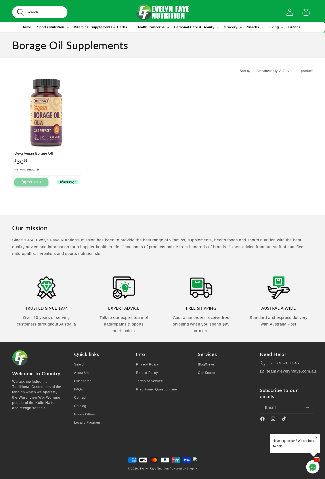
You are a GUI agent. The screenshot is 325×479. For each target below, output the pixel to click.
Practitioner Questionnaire (156, 389)
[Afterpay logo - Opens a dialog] (64, 182)
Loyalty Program (87, 422)
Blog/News (206, 364)
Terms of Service (149, 381)
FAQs (78, 389)
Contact (80, 397)
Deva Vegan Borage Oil (33, 153)
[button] (39, 12)
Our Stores (83, 381)
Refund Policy (147, 373)
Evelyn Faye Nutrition (154, 468)
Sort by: (246, 71)
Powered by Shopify (183, 468)
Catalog (80, 406)
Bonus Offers (84, 414)
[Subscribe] (307, 407)
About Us (81, 373)
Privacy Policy (147, 364)
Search (79, 364)
